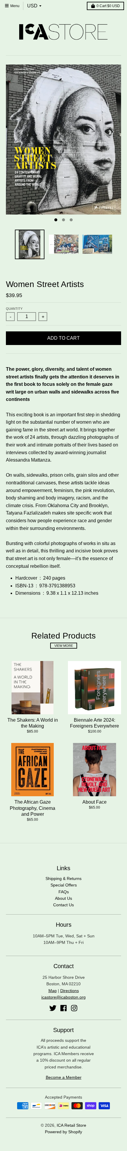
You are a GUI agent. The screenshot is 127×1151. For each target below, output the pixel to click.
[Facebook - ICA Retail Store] (63, 1008)
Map (52, 990)
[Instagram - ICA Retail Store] (74, 1008)
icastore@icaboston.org (63, 997)
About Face (94, 802)
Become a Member (64, 1077)
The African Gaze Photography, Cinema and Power (32, 808)
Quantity (14, 308)
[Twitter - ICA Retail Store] (52, 1008)
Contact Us (63, 904)
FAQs (63, 891)
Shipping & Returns (63, 878)
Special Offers (64, 885)
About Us (63, 898)
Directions (69, 990)
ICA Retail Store (71, 1125)
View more (63, 645)
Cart (108, 6)
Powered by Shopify (63, 1131)
